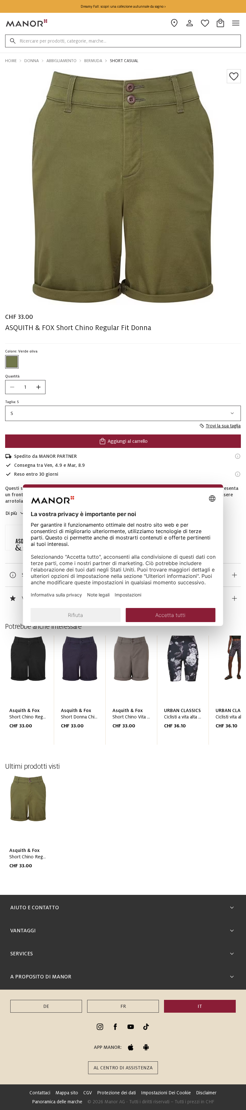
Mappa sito (66, 1092)
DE (46, 1006)
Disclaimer (206, 1092)
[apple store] (130, 1047)
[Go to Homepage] (27, 23)
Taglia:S (12, 402)
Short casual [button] (124, 61)
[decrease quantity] (12, 387)
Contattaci (39, 1092)
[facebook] (115, 1026)
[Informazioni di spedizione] (237, 456)
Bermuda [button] (93, 61)
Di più (11, 513)
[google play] (146, 1047)
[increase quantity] (38, 387)
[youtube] (130, 1026)
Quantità (12, 376)
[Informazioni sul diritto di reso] (237, 474)
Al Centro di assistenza (123, 1067)
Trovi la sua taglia (223, 425)
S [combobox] (12, 413)
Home (11, 61)
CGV (87, 1092)
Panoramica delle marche (57, 1101)
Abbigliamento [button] (61, 61)
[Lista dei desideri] (234, 76)
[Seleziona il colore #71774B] (12, 362)
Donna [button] (31, 61)
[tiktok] (146, 1026)
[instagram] (100, 1026)
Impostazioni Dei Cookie (166, 1092)
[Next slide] (218, 693)
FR (123, 1006)
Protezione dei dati (116, 1092)
